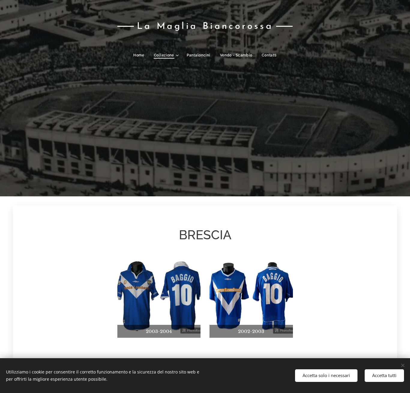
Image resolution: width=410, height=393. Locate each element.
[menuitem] (141, 55)
